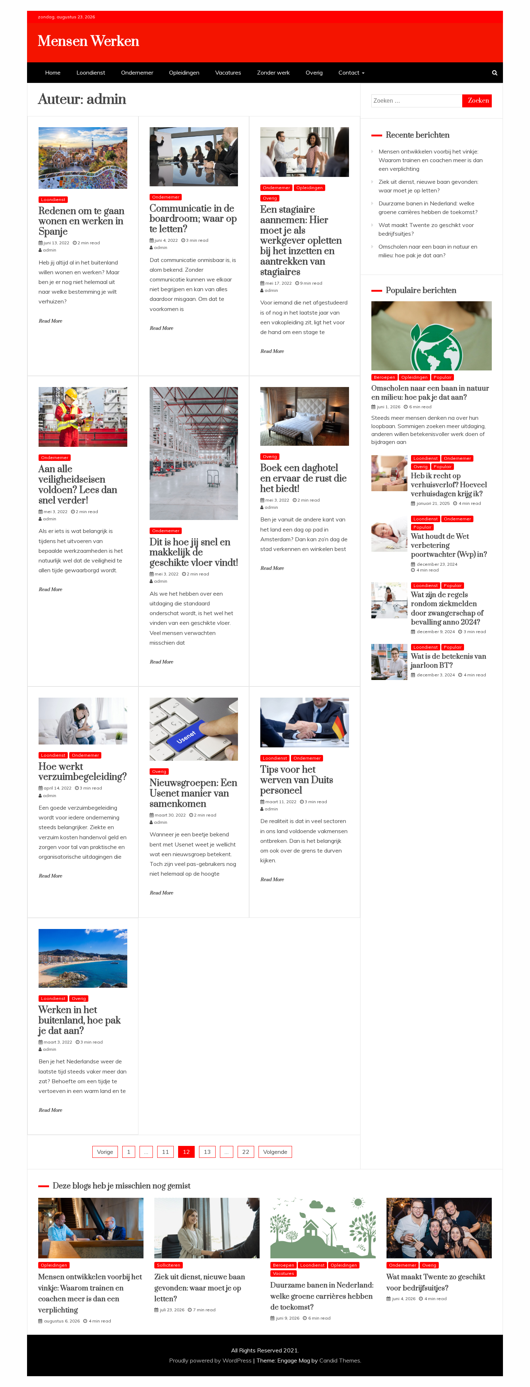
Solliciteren (168, 1265)
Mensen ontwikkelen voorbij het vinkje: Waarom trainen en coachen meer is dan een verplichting (431, 160)
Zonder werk (273, 72)
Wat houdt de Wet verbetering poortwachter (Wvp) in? (449, 545)
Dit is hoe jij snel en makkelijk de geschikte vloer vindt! (194, 553)
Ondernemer (137, 72)
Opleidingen (184, 72)
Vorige (105, 1151)
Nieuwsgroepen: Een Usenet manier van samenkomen (193, 793)
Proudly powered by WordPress (211, 1360)
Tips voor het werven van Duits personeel (296, 780)
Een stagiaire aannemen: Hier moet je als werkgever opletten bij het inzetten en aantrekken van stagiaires (301, 241)
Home (53, 72)
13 (207, 1151)
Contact (349, 72)
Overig (314, 72)
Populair (442, 377)
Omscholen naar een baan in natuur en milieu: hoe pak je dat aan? (430, 393)
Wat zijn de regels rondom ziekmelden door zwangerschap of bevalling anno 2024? (447, 609)
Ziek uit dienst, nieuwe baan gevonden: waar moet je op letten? (199, 1288)
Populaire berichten (421, 290)
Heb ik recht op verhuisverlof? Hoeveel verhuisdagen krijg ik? (449, 485)
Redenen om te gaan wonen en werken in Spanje (81, 221)
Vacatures (228, 72)
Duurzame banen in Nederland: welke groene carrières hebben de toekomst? (322, 1296)
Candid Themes (339, 1360)
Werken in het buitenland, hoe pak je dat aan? (80, 1020)
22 (245, 1151)
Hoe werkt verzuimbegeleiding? (83, 772)
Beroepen (384, 377)
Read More (50, 321)
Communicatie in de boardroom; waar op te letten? (193, 219)
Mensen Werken (88, 41)
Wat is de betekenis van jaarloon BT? (448, 661)
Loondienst (90, 72)
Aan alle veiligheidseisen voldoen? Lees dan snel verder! (78, 484)
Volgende (275, 1151)
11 (165, 1151)
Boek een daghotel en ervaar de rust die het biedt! (303, 478)
